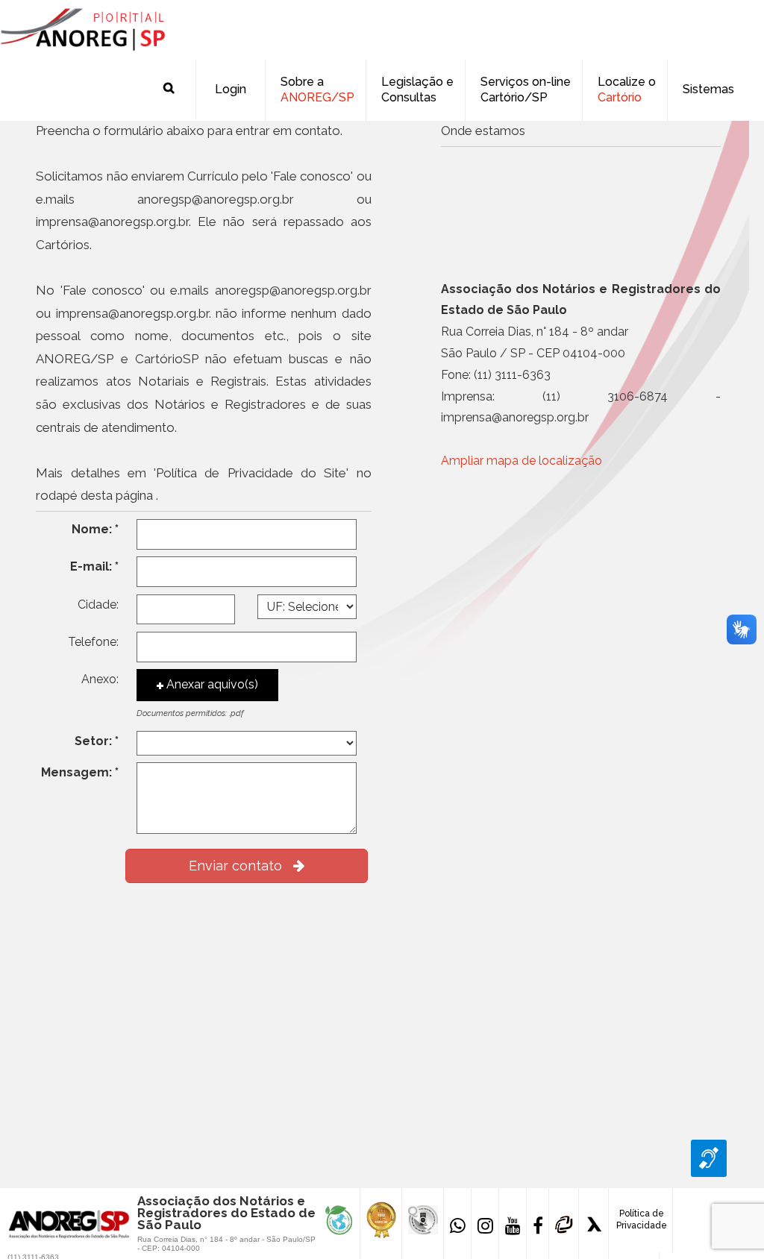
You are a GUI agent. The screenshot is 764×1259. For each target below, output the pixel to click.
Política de (641, 1219)
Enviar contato (241, 865)
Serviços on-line (525, 89)
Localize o (627, 89)
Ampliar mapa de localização (521, 460)
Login (230, 89)
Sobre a (317, 89)
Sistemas (708, 89)
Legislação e (417, 89)
